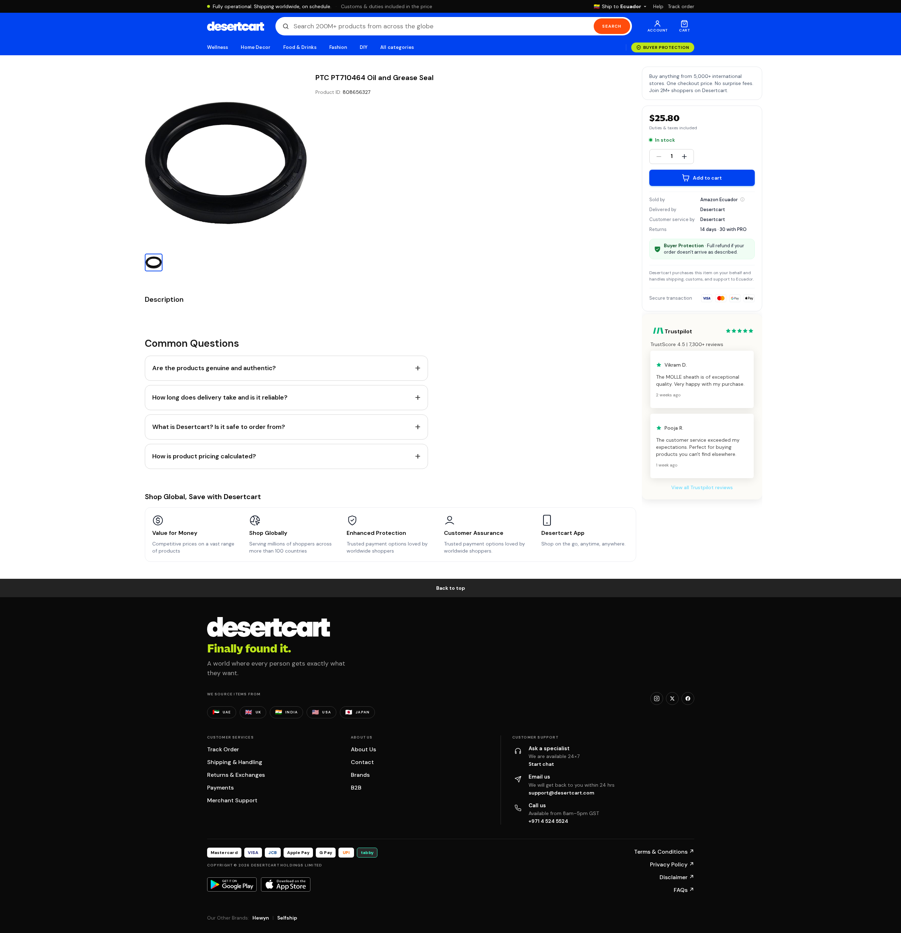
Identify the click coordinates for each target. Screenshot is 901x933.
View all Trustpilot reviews (702, 487)
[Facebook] (688, 698)
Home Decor (255, 47)
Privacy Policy (672, 864)
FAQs (684, 890)
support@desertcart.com (561, 793)
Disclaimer (677, 877)
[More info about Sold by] (742, 199)
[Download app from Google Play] (232, 884)
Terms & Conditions (664, 851)
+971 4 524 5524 (548, 821)
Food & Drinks (300, 47)
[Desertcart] (235, 26)
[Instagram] (656, 698)
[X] (672, 698)
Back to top (450, 588)
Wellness (217, 47)
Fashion (338, 47)
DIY (363, 47)
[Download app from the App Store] (285, 884)
